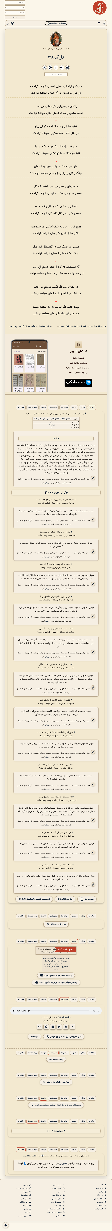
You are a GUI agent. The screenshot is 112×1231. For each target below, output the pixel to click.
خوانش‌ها (64, 407)
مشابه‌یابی (100, 1205)
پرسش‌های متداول (21, 1188)
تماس (26, 1212)
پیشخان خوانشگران (55, 1209)
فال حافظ (100, 1195)
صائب (66, 48)
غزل (51, 421)
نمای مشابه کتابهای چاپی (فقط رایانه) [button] (36, 899)
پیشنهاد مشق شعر (56, 1059)
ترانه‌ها (43, 407)
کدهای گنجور (57, 1185)
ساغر (60, 1192)
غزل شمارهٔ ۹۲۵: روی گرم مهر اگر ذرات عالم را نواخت (30, 326)
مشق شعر (53, 407)
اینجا (50, 1020)
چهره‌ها (25, 1192)
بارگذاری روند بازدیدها (56, 1131)
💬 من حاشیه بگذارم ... (33, 1156)
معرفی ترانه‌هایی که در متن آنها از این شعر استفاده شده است (58, 1104)
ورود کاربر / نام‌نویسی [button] (58, 23)
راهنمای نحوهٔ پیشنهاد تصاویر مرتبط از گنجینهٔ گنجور (58, 982)
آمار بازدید (24, 1205)
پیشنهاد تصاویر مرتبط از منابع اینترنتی (58, 975)
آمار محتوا (24, 1198)
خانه (102, 1185)
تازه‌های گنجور (99, 1209)
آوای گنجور (58, 1205)
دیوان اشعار (57, 48)
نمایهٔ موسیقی (99, 1198)
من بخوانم (34, 1036)
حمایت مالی (24, 1195)
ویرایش (47, 482)
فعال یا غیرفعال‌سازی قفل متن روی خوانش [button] (65, 1036)
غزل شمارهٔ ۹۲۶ (56, 57)
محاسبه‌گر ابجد (56, 1202)
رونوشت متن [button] (89, 899)
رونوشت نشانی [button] (66, 899)
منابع (26, 1209)
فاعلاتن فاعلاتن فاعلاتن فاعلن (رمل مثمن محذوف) (53, 418)
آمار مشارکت (23, 1202)
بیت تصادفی (99, 1188)
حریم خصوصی (23, 1216)
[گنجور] (99, 7)
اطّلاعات (91, 407)
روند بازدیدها (32, 407)
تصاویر (74, 407)
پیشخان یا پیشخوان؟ (54, 1212)
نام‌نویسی (63, 1163)
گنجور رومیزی (57, 1188)
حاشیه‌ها (21, 407)
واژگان (83, 407)
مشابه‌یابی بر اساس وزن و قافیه (57, 1082)
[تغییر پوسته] (6, 1225)
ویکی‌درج (52, 424)
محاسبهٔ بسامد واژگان (58, 924)
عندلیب (45, 1017)
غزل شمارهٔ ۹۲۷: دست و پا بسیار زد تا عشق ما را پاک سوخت (82, 326)
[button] (104, 23)
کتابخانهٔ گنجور (56, 1195)
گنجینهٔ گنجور (57, 1198)
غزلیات (47, 48)
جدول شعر (100, 1192)
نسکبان (59, 1216)
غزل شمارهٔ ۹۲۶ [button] (64, 1017)
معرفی (25, 1185)
